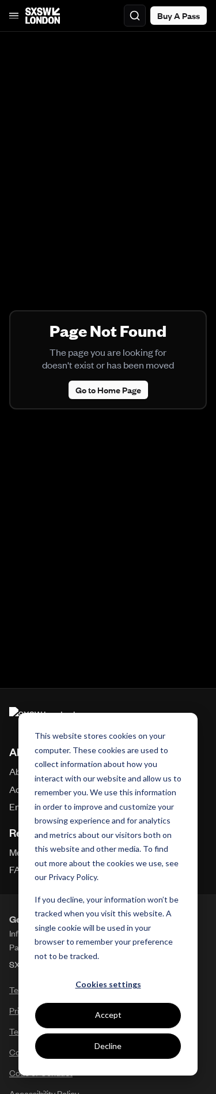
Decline (108, 1046)
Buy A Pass (178, 15)
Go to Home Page (108, 390)
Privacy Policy (72, 877)
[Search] (135, 16)
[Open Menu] (13, 15)
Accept (108, 1015)
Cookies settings (108, 984)
